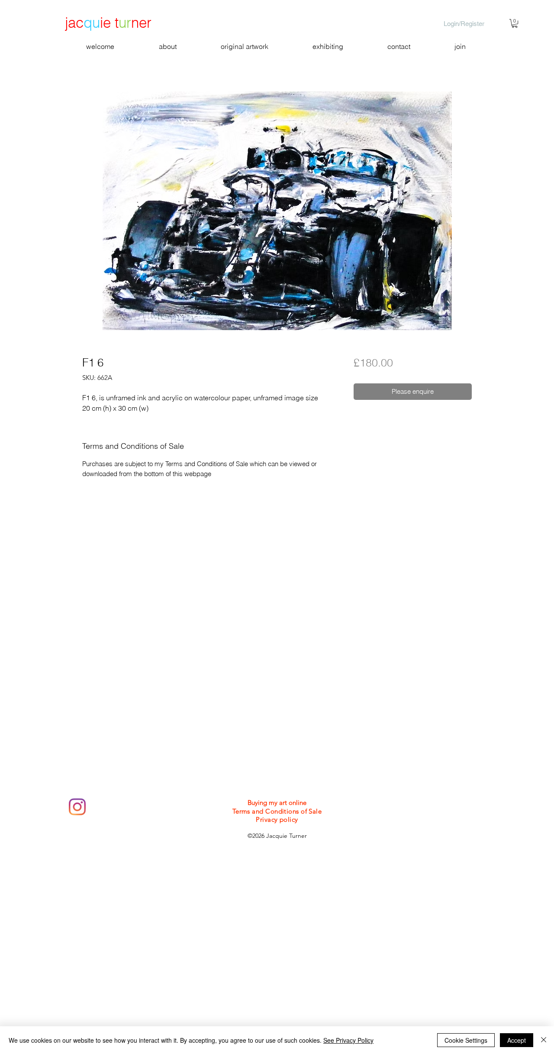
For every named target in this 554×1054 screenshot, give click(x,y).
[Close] (543, 1040)
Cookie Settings (465, 1040)
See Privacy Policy (348, 1040)
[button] (514, 23)
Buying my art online (277, 802)
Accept (516, 1040)
